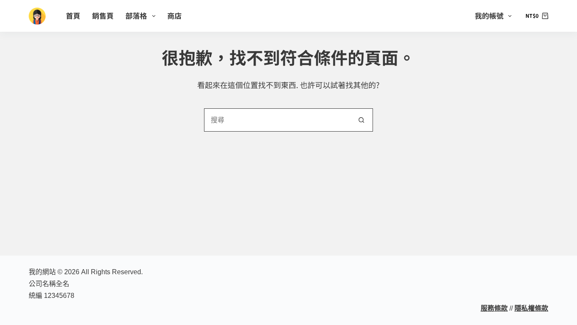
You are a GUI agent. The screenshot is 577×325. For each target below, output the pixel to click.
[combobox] (277, 120)
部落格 (136, 15)
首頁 (73, 15)
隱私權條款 (531, 308)
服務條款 (494, 308)
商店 (174, 15)
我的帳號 (489, 15)
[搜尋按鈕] (361, 120)
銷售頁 (103, 15)
